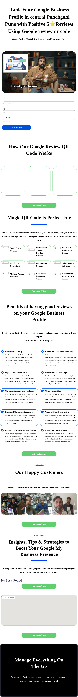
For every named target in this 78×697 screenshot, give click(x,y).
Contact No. (6, 118)
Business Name (7, 100)
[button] (3, 504)
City (3, 109)
